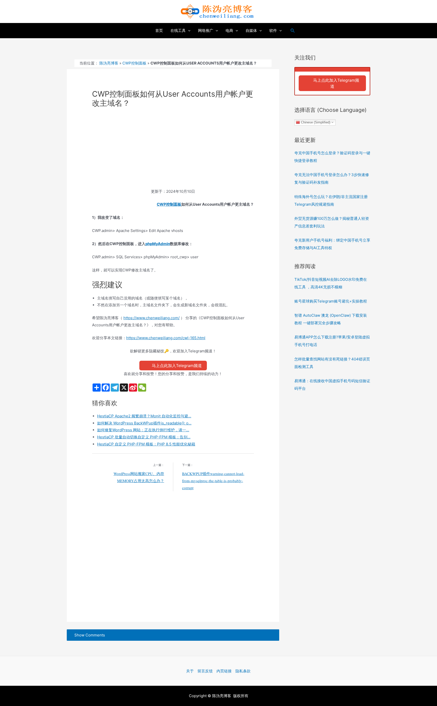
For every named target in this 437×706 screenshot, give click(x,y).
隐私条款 (243, 671)
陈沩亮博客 (108, 63)
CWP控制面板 (134, 63)
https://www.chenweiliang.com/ (151, 317)
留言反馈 (205, 671)
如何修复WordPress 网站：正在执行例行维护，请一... (143, 429)
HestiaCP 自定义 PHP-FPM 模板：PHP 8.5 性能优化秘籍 (146, 444)
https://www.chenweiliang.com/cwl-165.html (165, 337)
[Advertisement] (173, 150)
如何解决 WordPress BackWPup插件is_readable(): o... (144, 423)
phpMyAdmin (157, 243)
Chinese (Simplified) (315, 122)
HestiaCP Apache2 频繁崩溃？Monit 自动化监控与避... (144, 416)
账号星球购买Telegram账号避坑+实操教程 (330, 301)
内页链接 (224, 671)
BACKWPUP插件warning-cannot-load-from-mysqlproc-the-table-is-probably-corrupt (213, 480)
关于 (190, 671)
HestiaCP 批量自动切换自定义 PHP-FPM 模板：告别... (143, 437)
